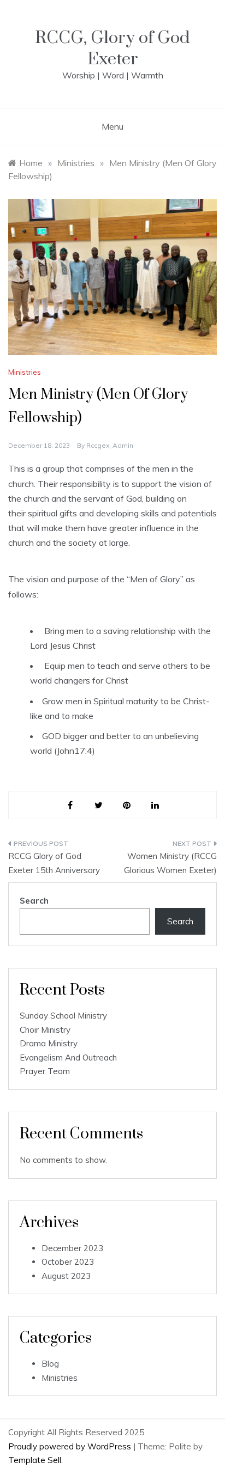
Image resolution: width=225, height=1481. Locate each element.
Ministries (24, 372)
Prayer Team (45, 1071)
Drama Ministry (49, 1043)
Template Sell (34, 1460)
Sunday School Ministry (63, 1015)
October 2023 (68, 1262)
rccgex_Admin (109, 445)
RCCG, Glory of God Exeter (112, 48)
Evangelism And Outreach (68, 1057)
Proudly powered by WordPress (70, 1446)
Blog (50, 1363)
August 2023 (66, 1276)
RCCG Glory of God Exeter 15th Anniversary (54, 863)
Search (34, 900)
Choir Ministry (45, 1030)
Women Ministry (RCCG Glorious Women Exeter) (170, 863)
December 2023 (72, 1248)
